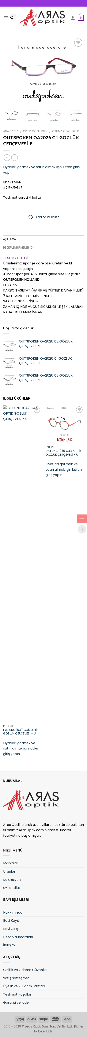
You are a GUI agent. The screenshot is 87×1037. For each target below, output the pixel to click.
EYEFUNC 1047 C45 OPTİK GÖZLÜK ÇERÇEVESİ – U (21, 732)
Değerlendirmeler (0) (18, 247)
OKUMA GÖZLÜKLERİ (65, 131)
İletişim (9, 945)
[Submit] (12, 17)
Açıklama (9, 239)
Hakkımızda (12, 912)
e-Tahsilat (11, 887)
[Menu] (5, 17)
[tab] (43, 239)
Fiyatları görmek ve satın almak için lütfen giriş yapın (21, 748)
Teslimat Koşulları (17, 994)
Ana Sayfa (10, 131)
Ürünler (9, 871)
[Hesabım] (73, 17)
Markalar (10, 863)
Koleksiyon (12, 879)
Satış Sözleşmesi (16, 978)
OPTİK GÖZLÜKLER (35, 131)
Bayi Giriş (10, 928)
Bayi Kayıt (11, 920)
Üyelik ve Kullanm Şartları (24, 986)
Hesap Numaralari (18, 937)
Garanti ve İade (16, 1002)
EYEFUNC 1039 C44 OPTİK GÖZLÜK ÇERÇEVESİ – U (63, 453)
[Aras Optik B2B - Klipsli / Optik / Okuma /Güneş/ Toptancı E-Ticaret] (44, 17)
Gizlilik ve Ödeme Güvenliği (25, 969)
